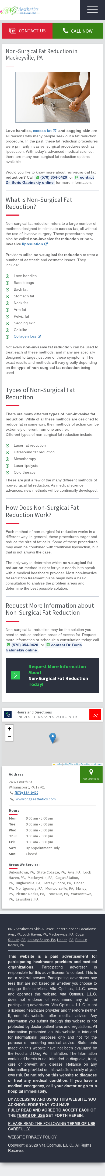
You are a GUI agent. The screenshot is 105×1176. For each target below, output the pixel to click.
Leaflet (58, 764)
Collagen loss (25, 336)
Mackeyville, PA (61, 934)
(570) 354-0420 (26, 792)
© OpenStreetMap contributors (88, 764)
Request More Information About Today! (58, 675)
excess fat (42, 130)
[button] (52, 738)
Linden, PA (65, 939)
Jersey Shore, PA (41, 939)
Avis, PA (14, 934)
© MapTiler (68, 764)
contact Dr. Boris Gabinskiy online (50, 180)
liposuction (32, 244)
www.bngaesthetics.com (36, 799)
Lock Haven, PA (35, 934)
